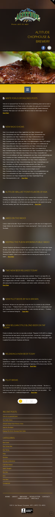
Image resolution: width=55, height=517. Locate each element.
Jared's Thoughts (7, 468)
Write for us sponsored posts (21, 98)
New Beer (5, 472)
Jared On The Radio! (15, 218)
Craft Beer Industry (8, 464)
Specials (35, 498)
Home (7, 496)
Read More (6, 113)
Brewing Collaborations (9, 461)
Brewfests (5, 457)
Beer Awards (6, 442)
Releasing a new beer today (20, 353)
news (4, 475)
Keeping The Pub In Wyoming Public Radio (27, 242)
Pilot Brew (5, 479)
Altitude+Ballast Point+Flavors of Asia (26, 191)
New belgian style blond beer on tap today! (24, 326)
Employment (23, 498)
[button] (27, 90)
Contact (46, 496)
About (15, 496)
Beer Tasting (6, 450)
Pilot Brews (11, 380)
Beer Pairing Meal (7, 446)
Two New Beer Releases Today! (21, 270)
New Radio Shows (14, 126)
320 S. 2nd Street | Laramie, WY (21, 505)
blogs (4, 453)
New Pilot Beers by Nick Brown (21, 298)
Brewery (23, 496)
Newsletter (35, 496)
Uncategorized (6, 483)
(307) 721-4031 (23, 24)
